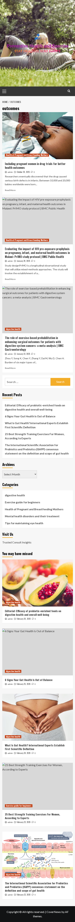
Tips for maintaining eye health (24, 523)
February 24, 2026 (24, 753)
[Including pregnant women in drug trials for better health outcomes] (37, 135)
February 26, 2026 (24, 618)
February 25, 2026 (24, 684)
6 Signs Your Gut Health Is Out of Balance (30, 416)
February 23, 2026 (24, 822)
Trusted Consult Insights (16, 542)
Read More (10, 190)
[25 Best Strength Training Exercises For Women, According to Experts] (37, 786)
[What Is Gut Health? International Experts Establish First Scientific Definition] (37, 717)
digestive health (13, 329)
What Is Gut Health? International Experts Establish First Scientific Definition (36, 425)
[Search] (69, 91)
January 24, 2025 (23, 260)
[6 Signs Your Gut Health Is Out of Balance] (37, 651)
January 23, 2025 (23, 353)
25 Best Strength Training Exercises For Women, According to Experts (34, 436)
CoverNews (54, 911)
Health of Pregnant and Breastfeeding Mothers (27, 155)
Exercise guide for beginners (22, 502)
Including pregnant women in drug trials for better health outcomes (35, 166)
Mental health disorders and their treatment (32, 516)
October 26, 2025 (23, 172)
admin (10, 172)
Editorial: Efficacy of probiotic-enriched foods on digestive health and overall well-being (35, 407)
